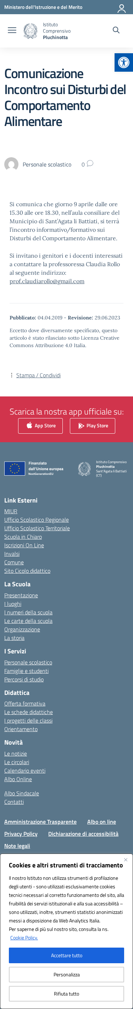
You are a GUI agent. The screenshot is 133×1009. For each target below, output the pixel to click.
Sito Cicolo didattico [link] (27, 570)
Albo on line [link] (101, 821)
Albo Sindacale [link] (21, 793)
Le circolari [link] (16, 762)
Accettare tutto (66, 955)
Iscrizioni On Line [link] (24, 545)
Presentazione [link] (21, 595)
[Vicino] (125, 859)
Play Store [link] (96, 425)
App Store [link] (45, 425)
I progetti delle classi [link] (28, 720)
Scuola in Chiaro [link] (23, 536)
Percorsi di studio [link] (24, 679)
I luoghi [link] (12, 603)
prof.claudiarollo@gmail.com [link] (47, 281)
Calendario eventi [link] (24, 770)
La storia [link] (14, 638)
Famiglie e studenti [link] (26, 671)
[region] (66, 931)
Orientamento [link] (21, 729)
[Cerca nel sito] (116, 30)
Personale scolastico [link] (28, 662)
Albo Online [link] (18, 779)
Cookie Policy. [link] (24, 937)
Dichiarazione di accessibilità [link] (83, 833)
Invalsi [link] (12, 553)
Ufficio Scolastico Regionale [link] (36, 519)
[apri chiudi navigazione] (12, 31)
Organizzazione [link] (22, 629)
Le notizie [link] (15, 753)
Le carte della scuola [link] (28, 620)
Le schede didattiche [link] (28, 712)
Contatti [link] (14, 801)
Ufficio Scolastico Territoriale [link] (37, 528)
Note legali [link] (17, 845)
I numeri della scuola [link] (28, 612)
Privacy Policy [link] (21, 833)
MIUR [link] (10, 511)
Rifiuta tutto (66, 993)
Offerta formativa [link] (24, 703)
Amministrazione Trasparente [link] (40, 821)
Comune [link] (14, 562)
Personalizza (67, 974)
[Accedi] (122, 7)
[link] (124, 62)
